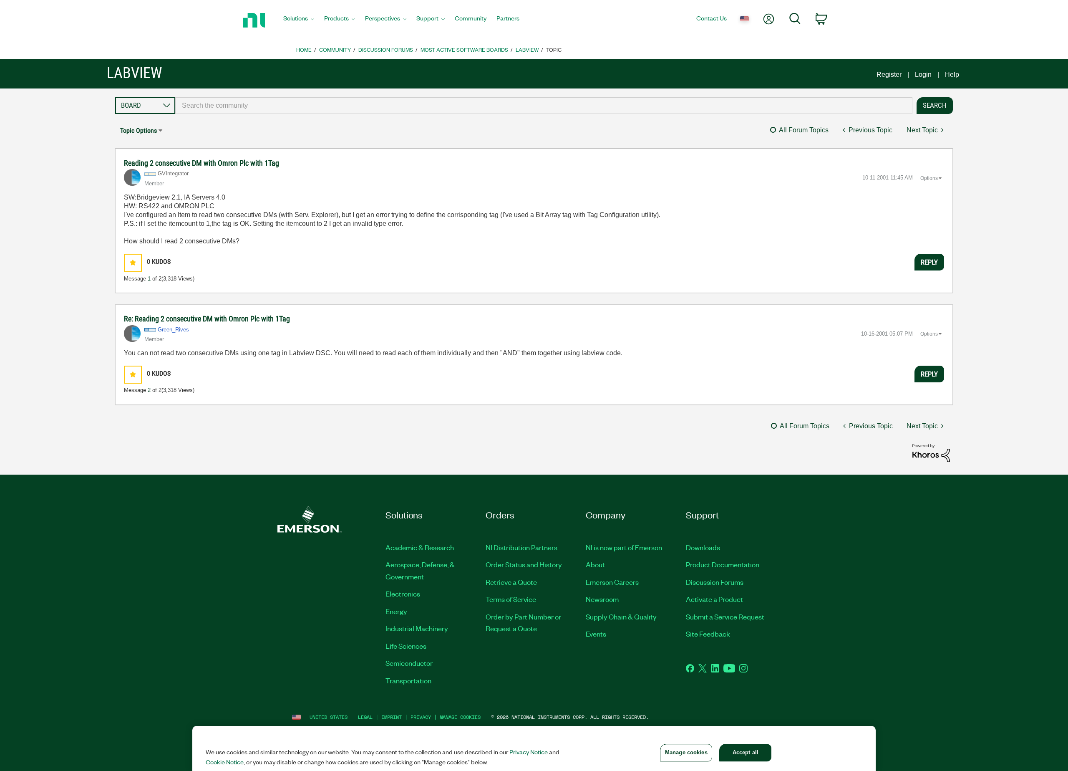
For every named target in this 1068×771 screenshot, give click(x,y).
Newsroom (602, 599)
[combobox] (543, 105)
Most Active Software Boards (464, 49)
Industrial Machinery (416, 628)
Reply (929, 262)
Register (889, 74)
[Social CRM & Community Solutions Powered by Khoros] (931, 452)
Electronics (402, 593)
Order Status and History (524, 564)
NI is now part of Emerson (624, 547)
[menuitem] (298, 20)
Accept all (745, 752)
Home (304, 49)
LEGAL (365, 716)
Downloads (703, 547)
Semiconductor (409, 662)
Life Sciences (405, 645)
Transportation (408, 680)
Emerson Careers (612, 581)
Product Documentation (722, 564)
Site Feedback (708, 633)
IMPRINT (391, 716)
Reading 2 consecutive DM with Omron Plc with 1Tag (201, 163)
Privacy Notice (528, 752)
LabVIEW (527, 49)
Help (952, 74)
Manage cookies (460, 716)
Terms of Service (511, 599)
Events (596, 633)
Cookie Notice (225, 762)
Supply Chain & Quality (621, 616)
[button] (132, 262)
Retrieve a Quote (511, 581)
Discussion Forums (385, 49)
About (595, 564)
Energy (396, 611)
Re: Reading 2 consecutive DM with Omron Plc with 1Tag (207, 318)
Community (335, 49)
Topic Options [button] (138, 130)
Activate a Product (714, 599)
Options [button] (929, 178)
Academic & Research (419, 547)
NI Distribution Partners (521, 547)
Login (923, 74)
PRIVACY (421, 716)
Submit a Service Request (725, 616)
